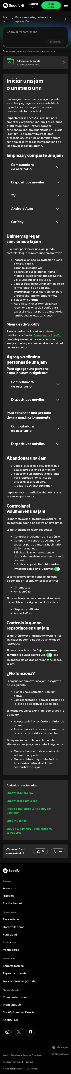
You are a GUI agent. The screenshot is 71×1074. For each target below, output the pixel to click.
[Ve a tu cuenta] (62, 62)
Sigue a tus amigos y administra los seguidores (29, 831)
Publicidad (10, 934)
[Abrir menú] (66, 5)
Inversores (9, 942)
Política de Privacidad (13, 1062)
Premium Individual (15, 997)
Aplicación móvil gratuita (19, 981)
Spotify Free (11, 1020)
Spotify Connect (17, 821)
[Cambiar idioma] (22, 5)
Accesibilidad (32, 1068)
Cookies (29, 1062)
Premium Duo (12, 1005)
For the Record (12, 903)
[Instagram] (7, 1032)
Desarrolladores (13, 927)
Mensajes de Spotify (47, 335)
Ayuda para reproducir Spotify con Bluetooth (29, 811)
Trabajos (8, 896)
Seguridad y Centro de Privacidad (26, 1055)
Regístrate (33, 5)
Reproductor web (14, 973)
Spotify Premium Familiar (19, 1012)
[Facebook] (30, 1032)
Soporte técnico (13, 966)
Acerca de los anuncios (13, 1068)
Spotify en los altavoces (22, 801)
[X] (19, 1032)
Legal (5, 1055)
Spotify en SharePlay (20, 793)
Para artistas (11, 919)
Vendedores (11, 950)
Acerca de (9, 888)
